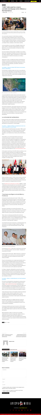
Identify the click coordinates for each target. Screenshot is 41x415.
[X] (5, 15)
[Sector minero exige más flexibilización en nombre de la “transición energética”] (22, 354)
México (9, 322)
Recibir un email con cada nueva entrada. (9, 391)
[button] (40, 1)
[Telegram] (22, 410)
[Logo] (4, 1)
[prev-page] (2, 363)
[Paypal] (16, 410)
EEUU (5, 322)
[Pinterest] (8, 15)
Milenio (9, 248)
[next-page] (4, 363)
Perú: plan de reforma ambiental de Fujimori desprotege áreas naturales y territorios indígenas (5, 359)
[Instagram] (13, 410)
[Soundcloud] (19, 410)
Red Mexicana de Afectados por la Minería (12, 183)
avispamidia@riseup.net (23, 407)
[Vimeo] (28, 410)
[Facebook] (3, 15)
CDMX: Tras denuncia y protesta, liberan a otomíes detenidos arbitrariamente (7, 335)
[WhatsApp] (10, 15)
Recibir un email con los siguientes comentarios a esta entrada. (13, 390)
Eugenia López (5, 12)
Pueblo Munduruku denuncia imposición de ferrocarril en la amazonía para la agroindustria (21, 335)
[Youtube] (30, 410)
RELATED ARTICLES (6, 349)
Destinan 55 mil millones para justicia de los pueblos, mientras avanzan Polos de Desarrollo (13, 359)
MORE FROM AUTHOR (13, 349)
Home (3, 3)
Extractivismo (6, 3)
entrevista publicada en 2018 (20, 148)
